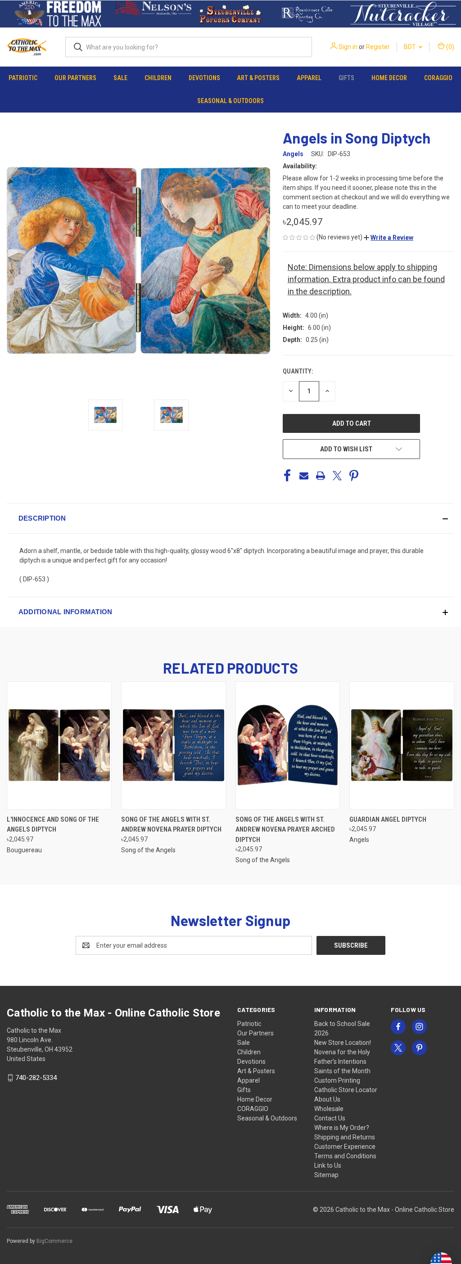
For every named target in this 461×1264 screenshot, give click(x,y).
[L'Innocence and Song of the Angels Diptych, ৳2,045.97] (59, 745)
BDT (410, 46)
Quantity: (298, 371)
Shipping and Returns (344, 1137)
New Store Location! (342, 1042)
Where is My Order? (341, 1127)
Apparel (309, 77)
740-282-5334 (36, 1078)
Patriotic (23, 77)
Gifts (346, 77)
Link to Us (327, 1165)
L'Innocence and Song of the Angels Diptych (53, 824)
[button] (58, 13)
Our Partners (75, 77)
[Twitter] (337, 475)
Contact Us (329, 1118)
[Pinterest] (353, 475)
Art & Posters (258, 77)
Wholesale (328, 1108)
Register (378, 46)
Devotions (204, 77)
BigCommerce (54, 1241)
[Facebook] (287, 475)
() (449, 46)
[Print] (320, 475)
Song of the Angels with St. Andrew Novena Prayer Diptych (171, 824)
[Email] (303, 475)
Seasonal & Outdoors (230, 100)
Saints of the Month (342, 1071)
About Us (327, 1099)
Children (158, 77)
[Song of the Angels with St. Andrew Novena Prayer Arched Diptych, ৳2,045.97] (288, 745)
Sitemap (326, 1175)
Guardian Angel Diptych (387, 819)
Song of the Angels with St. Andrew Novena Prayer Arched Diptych (285, 829)
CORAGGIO (438, 77)
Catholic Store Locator (345, 1089)
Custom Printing (337, 1080)
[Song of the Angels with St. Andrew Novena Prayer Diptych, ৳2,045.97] (173, 745)
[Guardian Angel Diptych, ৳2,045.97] (401, 745)
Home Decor (389, 77)
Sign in (348, 46)
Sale (120, 77)
